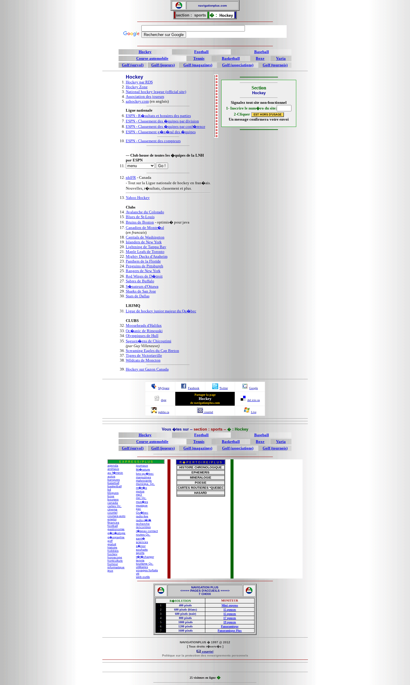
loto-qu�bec (145, 473)
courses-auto (116, 516)
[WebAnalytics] (205, 667)
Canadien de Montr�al (145, 227)
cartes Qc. (114, 506)
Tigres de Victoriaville (144, 355)
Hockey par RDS (139, 82)
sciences (142, 542)
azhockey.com (137, 101)
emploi (111, 519)
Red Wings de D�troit (144, 276)
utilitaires (142, 567)
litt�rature (143, 469)
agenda (112, 465)
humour (112, 564)
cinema (112, 509)
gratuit (111, 544)
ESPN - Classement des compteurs (153, 141)
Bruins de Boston (140, 222)
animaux (113, 468)
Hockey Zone (137, 87)
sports (140, 552)
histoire (112, 547)
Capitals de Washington (145, 237)
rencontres (143, 527)
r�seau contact (147, 531)
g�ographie (116, 537)
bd (109, 489)
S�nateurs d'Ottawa (142, 286)
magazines (143, 477)
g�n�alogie (116, 533)
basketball (114, 486)
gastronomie (116, 529)
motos (140, 491)
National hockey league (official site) (156, 91)
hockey (112, 554)
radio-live (142, 516)
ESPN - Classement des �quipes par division (162, 121)
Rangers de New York (143, 271)
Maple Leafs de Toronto (145, 251)
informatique (116, 567)
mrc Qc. (141, 498)
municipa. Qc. (145, 483)
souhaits (142, 549)
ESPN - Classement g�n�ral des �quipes (161, 132)
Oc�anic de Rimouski (144, 331)
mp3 (139, 494)
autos (111, 476)
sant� (140, 538)
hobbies (113, 550)
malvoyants (144, 480)
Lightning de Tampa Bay (146, 247)
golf (110, 540)
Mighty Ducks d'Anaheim (146, 256)
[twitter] (215, 387)
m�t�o (141, 487)
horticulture (115, 560)
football (112, 525)
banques (113, 479)
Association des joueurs (145, 96)
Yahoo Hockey (138, 197)
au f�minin (115, 472)
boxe (110, 496)
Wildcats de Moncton (143, 360)
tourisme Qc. (144, 563)
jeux (110, 570)
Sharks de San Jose (141, 291)
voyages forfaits (147, 570)
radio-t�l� (143, 520)
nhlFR (131, 177)
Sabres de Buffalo (140, 281)
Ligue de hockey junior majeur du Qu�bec (161, 311)
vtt (137, 573)
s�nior (141, 546)
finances (113, 522)
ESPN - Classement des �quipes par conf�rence (165, 126)
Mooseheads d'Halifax (144, 325)
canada (112, 502)
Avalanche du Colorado (145, 212)
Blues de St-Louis (140, 217)
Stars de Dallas (137, 296)
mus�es (142, 501)
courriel (112, 512)
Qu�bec (142, 512)
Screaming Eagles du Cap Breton (152, 350)
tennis (140, 560)
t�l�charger (145, 556)
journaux (142, 465)
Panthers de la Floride (143, 261)
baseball (113, 483)
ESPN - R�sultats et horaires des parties (158, 115)
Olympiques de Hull (142, 335)
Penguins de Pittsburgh (144, 266)
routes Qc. (143, 534)
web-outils (143, 576)
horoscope (114, 557)
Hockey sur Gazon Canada (147, 369)
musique (142, 505)
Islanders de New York (144, 242)
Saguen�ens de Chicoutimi (148, 341)
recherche (143, 523)
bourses (113, 499)
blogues (113, 492)
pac (138, 508)
